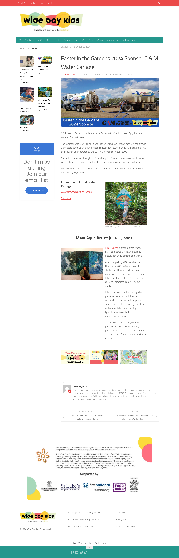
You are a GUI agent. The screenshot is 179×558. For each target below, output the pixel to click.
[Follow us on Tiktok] (85, 552)
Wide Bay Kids (25, 40)
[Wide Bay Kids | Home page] (52, 21)
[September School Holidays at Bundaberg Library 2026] (27, 62)
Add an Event (46, 3)
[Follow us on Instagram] (81, 552)
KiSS (40, 40)
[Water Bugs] (27, 120)
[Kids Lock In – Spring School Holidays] (27, 95)
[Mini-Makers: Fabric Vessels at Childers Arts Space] (45, 92)
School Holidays (71, 40)
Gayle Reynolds (71, 74)
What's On (86, 40)
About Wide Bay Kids (27, 3)
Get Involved (53, 40)
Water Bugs (24, 128)
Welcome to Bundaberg (107, 40)
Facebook (66, 198)
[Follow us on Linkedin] (77, 552)
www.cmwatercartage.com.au (76, 191)
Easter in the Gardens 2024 (75, 46)
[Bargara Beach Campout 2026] (45, 60)
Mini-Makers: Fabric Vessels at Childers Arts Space (45, 103)
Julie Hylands (111, 247)
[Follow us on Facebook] (72, 552)
